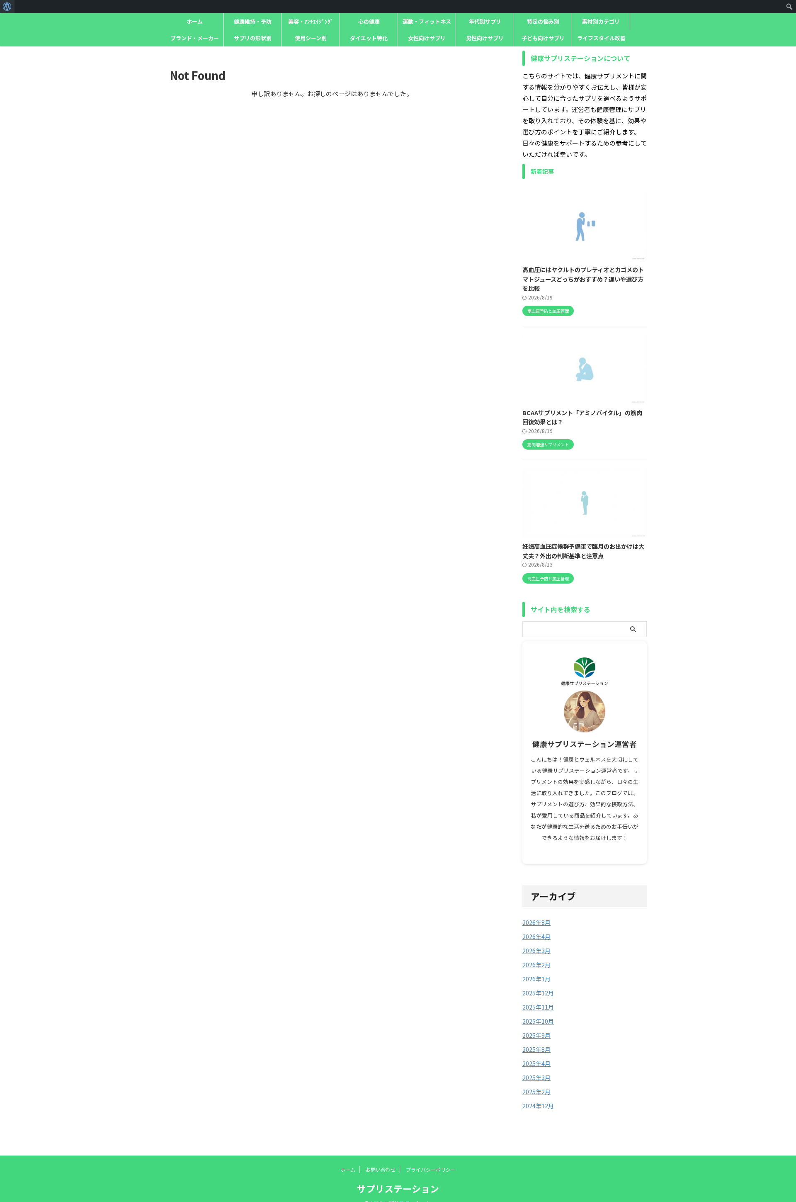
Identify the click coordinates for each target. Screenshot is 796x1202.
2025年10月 (538, 1021)
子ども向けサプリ (543, 38)
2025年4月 (536, 1063)
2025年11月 (538, 1007)
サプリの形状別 (253, 38)
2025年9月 (536, 1035)
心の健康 (369, 21)
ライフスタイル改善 (601, 38)
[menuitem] (7, 6)
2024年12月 (538, 1106)
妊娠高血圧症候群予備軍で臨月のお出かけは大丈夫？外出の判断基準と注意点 (583, 551)
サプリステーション (398, 1188)
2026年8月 (536, 922)
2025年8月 (536, 1049)
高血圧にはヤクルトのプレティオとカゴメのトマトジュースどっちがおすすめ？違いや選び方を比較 (583, 278)
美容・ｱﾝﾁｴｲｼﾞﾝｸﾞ (310, 21)
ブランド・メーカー (194, 38)
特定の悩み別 (543, 21)
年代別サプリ (485, 21)
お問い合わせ (381, 1169)
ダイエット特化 (369, 38)
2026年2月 (536, 965)
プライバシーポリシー (431, 1169)
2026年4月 (536, 936)
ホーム (195, 21)
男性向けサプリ (485, 38)
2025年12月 (538, 993)
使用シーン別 (311, 38)
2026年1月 (536, 979)
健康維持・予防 (253, 21)
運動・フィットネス (427, 21)
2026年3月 (536, 951)
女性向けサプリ (427, 38)
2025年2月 (536, 1092)
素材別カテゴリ (601, 21)
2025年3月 (536, 1077)
